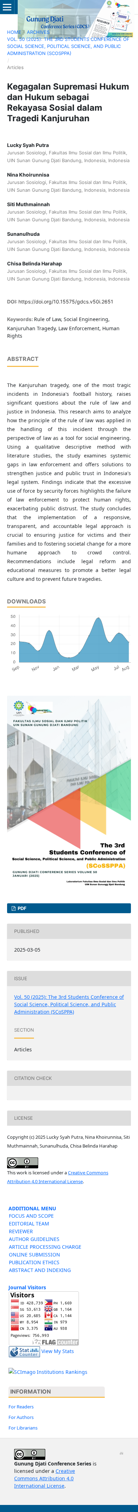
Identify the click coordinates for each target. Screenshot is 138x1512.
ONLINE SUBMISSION (34, 1254)
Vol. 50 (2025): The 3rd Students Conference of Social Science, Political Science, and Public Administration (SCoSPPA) (68, 46)
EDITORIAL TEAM (29, 1223)
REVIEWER (21, 1231)
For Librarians (23, 1428)
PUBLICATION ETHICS (34, 1262)
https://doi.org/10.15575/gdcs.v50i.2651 (65, 302)
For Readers (21, 1406)
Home (14, 32)
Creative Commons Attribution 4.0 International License (44, 1478)
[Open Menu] (7, 7)
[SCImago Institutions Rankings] (47, 1371)
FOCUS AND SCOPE (31, 1215)
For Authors (21, 1417)
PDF (22, 908)
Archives (38, 32)
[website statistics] (24, 1351)
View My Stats (57, 1351)
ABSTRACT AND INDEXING (40, 1270)
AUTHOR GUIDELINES (34, 1239)
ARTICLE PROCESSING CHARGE (45, 1246)
